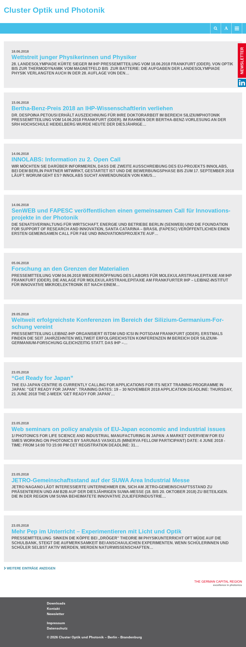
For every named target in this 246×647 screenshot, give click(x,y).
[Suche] (215, 28)
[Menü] (237, 28)
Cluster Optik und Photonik (54, 10)
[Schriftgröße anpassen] (226, 28)
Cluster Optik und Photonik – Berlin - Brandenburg (100, 637)
